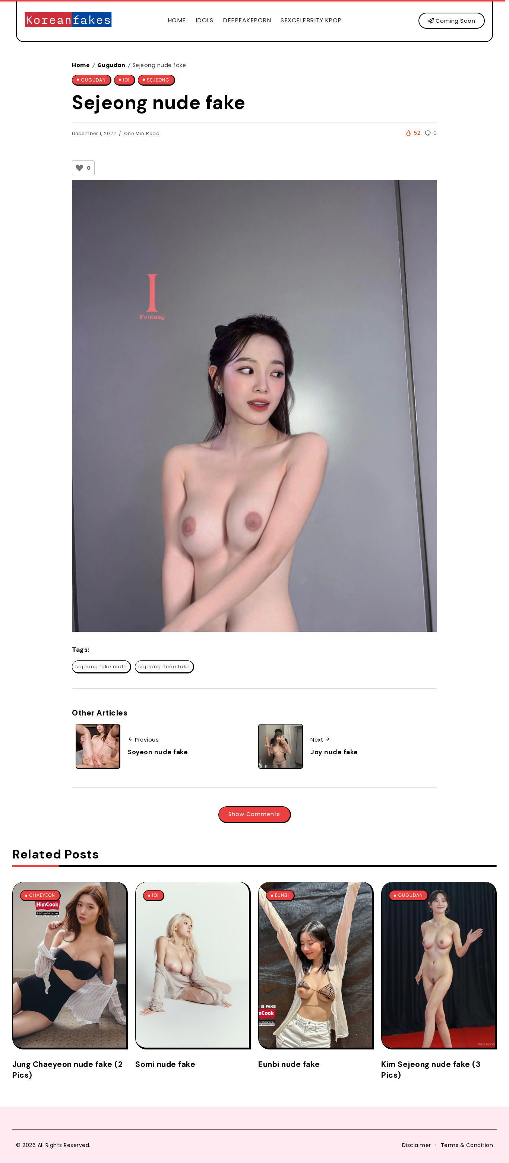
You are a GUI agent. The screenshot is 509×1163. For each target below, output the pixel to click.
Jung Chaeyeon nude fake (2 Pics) (67, 1069)
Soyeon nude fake (158, 752)
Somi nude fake (165, 1064)
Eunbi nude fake (289, 1064)
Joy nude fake (334, 752)
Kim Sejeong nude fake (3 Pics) (430, 1069)
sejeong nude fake (164, 666)
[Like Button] (79, 167)
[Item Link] (69, 965)
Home (81, 65)
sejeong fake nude (101, 666)
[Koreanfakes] (68, 20)
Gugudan (111, 65)
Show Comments (254, 814)
